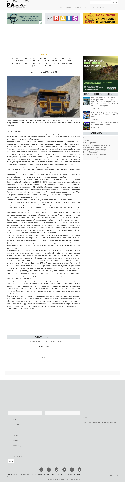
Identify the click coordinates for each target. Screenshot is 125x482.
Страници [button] (89, 7)
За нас (85, 417)
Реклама (86, 420)
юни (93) (16, 430)
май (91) (16, 435)
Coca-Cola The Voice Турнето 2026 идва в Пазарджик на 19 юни (104, 114)
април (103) (17, 440)
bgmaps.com (96, 147)
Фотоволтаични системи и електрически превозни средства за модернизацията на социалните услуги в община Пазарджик (104, 102)
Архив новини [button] (102, 7)
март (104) (17, 445)
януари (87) (17, 456)
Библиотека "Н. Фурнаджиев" (94, 154)
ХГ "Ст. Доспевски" (90, 152)
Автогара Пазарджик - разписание (96, 145)
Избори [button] (78, 7)
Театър (86, 140)
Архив (11, 461)
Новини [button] (68, 7)
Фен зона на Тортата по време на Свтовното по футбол (104, 124)
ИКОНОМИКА (43, 54)
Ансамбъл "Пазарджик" (92, 157)
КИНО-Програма (90, 143)
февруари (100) (19, 451)
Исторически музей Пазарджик (95, 150)
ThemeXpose (33, 474)
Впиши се (113, 475)
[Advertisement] (62, 38)
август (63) (17, 419)
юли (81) (16, 424)
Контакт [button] (114, 7)
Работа (86, 138)
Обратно (43, 357)
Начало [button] (59, 7)
